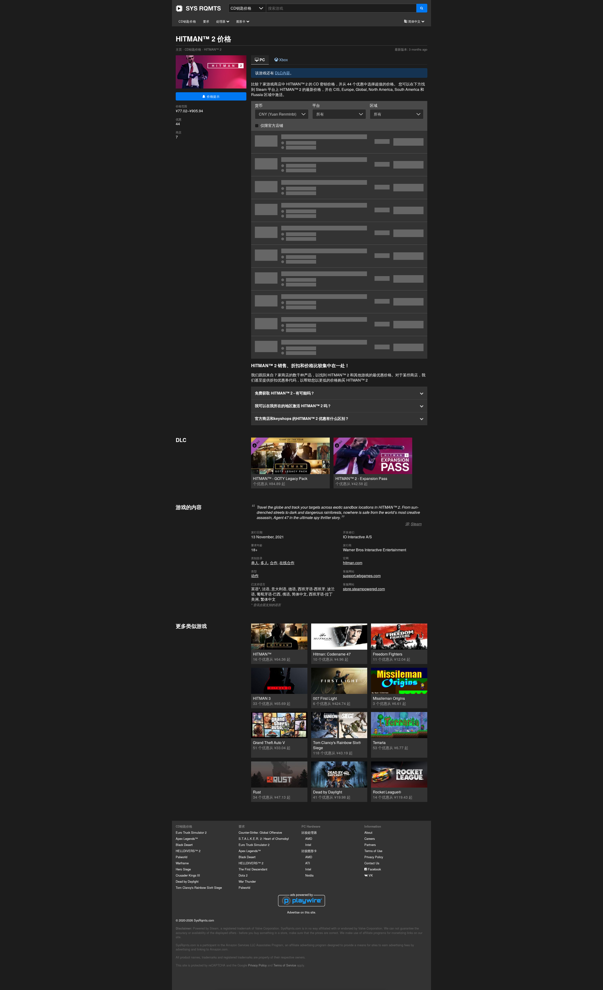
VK (370, 875)
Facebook (374, 869)
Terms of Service (284, 965)
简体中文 (414, 21)
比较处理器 (309, 832)
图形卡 (241, 21)
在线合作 (286, 562)
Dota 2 (243, 875)
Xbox (283, 59)
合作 (273, 562)
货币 (258, 105)
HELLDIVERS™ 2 (188, 851)
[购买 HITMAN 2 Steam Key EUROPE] (339, 164)
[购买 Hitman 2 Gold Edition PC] (339, 301)
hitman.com (352, 562)
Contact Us (371, 863)
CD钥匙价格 (187, 21)
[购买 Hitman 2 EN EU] (339, 279)
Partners (370, 844)
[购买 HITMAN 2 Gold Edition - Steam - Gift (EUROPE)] (339, 347)
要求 (206, 21)
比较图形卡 (309, 851)
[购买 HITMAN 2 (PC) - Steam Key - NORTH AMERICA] (339, 210)
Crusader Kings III (188, 875)
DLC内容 (282, 73)
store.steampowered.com (364, 589)
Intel (308, 844)
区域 (373, 105)
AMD (308, 838)
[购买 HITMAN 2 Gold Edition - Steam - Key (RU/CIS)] (339, 142)
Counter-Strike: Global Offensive (260, 832)
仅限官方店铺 (272, 125)
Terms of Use (373, 851)
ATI (307, 863)
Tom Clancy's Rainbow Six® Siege (199, 887)
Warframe (182, 863)
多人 (264, 562)
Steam (416, 524)
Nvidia (309, 875)
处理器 (221, 21)
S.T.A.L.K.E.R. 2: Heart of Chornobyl (264, 838)
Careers (369, 838)
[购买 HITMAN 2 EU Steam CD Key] (339, 256)
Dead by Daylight (187, 881)
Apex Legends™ (187, 838)
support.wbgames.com (362, 575)
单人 (255, 562)
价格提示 (213, 96)
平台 (316, 105)
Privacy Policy (373, 857)
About (368, 832)
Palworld (181, 857)
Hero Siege (183, 869)
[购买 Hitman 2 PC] (339, 187)
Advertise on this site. (301, 912)
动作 (255, 575)
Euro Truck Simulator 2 (191, 832)
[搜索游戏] (421, 8)
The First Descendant (253, 869)
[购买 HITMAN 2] (339, 324)
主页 (198, 8)
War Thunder (247, 881)
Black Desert (184, 844)
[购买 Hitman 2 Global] (339, 233)
